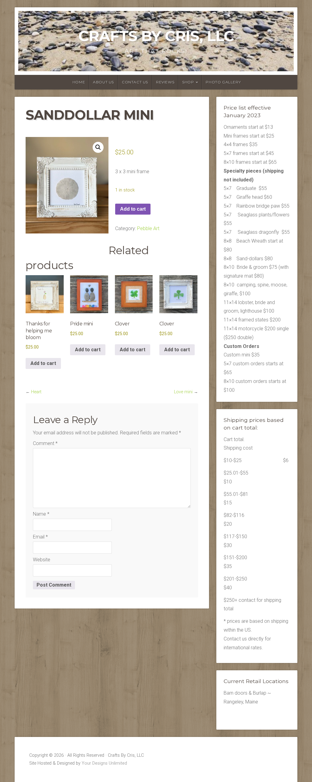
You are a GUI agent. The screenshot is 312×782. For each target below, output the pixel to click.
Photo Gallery (223, 82)
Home (79, 82)
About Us (103, 82)
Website (41, 560)
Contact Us (135, 82)
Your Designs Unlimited (104, 763)
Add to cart (133, 209)
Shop (188, 82)
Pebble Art (148, 228)
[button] (98, 147)
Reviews (165, 82)
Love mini (183, 392)
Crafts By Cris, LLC (156, 36)
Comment (45, 443)
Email (40, 537)
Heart (36, 392)
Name (41, 514)
